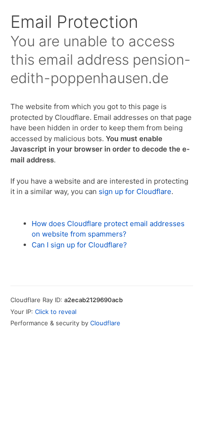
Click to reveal (55, 311)
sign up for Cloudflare (135, 191)
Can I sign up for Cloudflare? (79, 244)
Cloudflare (105, 323)
